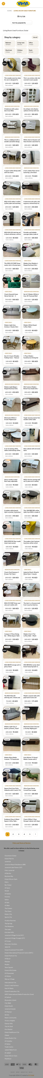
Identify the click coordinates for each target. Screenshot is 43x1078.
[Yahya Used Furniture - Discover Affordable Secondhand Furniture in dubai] (23, 3)
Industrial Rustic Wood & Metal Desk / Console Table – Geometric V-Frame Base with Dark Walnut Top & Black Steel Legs (31, 573)
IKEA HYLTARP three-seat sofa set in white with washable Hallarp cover (12, 604)
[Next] (35, 834)
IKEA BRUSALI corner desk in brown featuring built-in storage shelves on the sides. (32, 666)
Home (9, 11)
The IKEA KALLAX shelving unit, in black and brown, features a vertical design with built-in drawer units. (12, 697)
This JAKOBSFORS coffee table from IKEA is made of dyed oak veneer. (31, 512)
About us (24, 1072)
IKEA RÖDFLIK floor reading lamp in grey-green (13, 542)
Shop (18, 1072)
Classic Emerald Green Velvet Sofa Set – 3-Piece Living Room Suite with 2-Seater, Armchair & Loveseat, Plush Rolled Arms (11, 295)
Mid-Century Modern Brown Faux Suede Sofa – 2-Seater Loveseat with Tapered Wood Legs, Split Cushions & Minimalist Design (31, 388)
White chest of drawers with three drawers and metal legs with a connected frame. (32, 141)
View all (35, 37)
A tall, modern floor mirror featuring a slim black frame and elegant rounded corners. (31, 172)
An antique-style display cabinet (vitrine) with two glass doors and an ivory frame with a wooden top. (31, 110)
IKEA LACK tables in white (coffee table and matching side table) (12, 203)
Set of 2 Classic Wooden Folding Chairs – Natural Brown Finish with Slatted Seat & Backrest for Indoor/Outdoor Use (11, 357)
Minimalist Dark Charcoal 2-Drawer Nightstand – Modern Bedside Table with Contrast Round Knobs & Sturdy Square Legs (31, 728)
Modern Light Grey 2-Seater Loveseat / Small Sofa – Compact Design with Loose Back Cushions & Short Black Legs (12, 728)
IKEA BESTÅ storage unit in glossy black (12, 665)
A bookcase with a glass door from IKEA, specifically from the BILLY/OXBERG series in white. (11, 110)
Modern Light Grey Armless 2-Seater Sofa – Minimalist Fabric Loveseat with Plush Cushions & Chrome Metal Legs (11, 326)
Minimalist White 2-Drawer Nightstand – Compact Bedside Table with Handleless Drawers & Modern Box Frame (12, 419)
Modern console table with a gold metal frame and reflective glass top (32, 697)
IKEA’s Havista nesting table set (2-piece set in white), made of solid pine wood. (32, 481)
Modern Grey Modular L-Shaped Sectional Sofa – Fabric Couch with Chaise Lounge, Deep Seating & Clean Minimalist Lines (30, 264)
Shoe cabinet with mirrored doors (31, 449)
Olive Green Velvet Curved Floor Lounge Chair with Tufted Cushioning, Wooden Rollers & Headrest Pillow (31, 790)
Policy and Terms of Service (21, 843)
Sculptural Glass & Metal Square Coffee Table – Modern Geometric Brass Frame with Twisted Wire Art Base (12, 820)
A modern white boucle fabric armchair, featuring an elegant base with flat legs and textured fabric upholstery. (13, 512)
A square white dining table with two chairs (12, 171)
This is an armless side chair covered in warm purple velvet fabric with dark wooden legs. (31, 79)
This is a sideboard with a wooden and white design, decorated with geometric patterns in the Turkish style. (12, 141)
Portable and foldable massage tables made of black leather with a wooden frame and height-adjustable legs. (32, 234)
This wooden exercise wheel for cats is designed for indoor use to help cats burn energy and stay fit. (12, 79)
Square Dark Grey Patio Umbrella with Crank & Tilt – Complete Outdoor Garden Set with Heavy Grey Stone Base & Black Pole (13, 790)
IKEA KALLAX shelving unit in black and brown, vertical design (12, 234)
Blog (30, 1072)
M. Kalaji (31, 1075)
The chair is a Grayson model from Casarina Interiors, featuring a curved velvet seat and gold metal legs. (32, 604)
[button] (3, 3)
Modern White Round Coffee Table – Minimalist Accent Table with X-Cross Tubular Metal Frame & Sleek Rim (30, 326)
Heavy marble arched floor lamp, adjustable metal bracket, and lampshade (10, 481)
